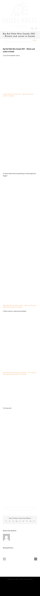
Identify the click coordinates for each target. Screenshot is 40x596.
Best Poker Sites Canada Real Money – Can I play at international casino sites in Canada (19, 371)
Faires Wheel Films (28, 577)
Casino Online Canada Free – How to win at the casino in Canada (18, 93)
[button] (4, 557)
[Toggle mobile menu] (36, 27)
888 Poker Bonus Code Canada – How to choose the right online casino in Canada (19, 304)
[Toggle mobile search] (32, 27)
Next (34, 38)
